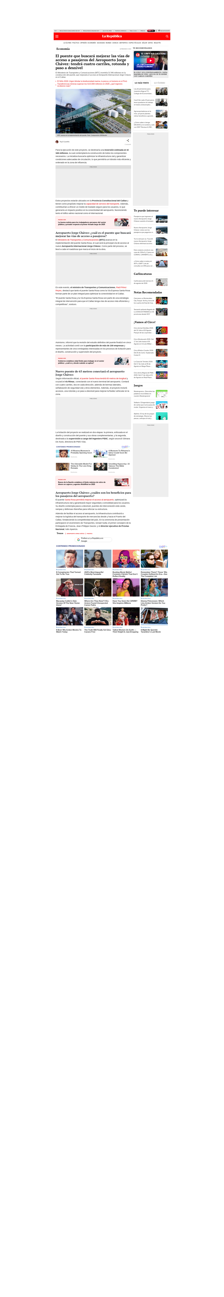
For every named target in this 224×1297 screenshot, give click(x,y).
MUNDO (108, 43)
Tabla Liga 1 (133, 30)
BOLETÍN (157, 43)
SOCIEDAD (101, 43)
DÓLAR (144, 43)
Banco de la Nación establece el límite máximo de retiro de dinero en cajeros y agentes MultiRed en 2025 (81, 483)
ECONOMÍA (92, 43)
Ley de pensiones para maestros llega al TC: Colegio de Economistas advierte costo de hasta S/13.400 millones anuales (143, 93)
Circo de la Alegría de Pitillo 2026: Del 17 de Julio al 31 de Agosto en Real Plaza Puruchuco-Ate (144, 376)
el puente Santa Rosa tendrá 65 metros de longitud (103, 378)
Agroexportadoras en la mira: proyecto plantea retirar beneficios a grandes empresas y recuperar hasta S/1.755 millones (144, 115)
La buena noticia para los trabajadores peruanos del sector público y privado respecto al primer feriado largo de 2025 (82, 223)
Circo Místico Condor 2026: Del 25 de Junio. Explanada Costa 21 (144, 352)
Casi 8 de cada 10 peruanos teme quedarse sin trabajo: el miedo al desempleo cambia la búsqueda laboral (144, 103)
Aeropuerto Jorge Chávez (75, 533)
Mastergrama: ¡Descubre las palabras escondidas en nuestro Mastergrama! (144, 393)
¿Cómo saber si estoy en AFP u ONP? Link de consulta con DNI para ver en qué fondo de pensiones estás (144, 265)
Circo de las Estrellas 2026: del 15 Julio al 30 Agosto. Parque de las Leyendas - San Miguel (144, 331)
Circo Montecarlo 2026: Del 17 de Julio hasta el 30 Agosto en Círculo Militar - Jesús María (144, 342)
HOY (55, 30)
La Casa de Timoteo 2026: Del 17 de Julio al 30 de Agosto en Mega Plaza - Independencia (143, 365)
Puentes (89, 533)
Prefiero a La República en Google (92, 539)
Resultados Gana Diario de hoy (70, 30)
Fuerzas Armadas (120, 30)
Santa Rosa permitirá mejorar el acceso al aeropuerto (89, 499)
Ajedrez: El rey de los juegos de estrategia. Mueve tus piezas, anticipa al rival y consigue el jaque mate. (144, 417)
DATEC (150, 43)
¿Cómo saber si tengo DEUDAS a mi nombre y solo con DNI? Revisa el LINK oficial (144, 125)
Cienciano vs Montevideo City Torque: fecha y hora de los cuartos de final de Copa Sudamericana (144, 301)
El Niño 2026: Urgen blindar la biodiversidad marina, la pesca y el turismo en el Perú (92, 81)
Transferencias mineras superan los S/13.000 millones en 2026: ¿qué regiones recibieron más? (89, 85)
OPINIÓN (83, 43)
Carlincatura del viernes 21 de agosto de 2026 (143, 282)
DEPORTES (123, 43)
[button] (56, 36)
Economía (63, 48)
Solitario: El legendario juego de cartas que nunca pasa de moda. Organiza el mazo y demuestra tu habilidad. (144, 406)
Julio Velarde (107, 30)
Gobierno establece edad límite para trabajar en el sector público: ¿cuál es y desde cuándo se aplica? (81, 362)
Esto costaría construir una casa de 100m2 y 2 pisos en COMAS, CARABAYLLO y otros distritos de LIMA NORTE (144, 254)
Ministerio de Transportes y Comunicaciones (78, 240)
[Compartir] (128, 140)
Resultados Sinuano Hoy (91, 30)
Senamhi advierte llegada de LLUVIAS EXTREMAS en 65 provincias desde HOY (144, 312)
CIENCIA (115, 43)
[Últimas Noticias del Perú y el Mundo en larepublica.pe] (112, 36)
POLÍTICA (75, 43)
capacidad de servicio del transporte (102, 204)
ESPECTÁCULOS (135, 43)
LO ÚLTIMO (67, 43)
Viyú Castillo (65, 142)
